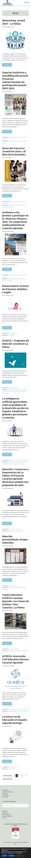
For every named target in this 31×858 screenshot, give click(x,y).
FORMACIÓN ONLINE (13, 141)
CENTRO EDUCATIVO (14, 649)
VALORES (4, 143)
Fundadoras (4, 811)
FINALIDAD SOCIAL (13, 137)
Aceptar (4, 855)
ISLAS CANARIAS (23, 141)
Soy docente (5, 793)
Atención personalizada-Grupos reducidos (15, 539)
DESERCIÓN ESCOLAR (13, 462)
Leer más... (7, 65)
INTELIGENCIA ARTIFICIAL (8, 464)
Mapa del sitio (5, 790)
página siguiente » (7, 779)
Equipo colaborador (6, 814)
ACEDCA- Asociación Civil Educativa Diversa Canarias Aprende (15, 659)
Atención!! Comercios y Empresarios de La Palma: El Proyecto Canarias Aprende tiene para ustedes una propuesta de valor (15, 477)
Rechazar (11, 855)
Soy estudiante (5, 795)
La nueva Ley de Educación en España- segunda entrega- (15, 720)
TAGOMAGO (5, 589)
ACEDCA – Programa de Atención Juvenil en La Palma (15, 344)
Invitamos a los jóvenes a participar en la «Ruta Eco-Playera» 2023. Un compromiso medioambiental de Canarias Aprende (15, 220)
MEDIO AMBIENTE (21, 278)
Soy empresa (5, 797)
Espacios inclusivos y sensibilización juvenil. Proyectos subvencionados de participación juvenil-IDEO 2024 (15, 80)
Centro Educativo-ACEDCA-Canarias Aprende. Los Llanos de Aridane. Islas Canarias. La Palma (15, 601)
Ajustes (18, 855)
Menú (27, 2)
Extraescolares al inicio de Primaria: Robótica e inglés (15, 289)
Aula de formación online (7, 792)
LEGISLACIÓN (11, 769)
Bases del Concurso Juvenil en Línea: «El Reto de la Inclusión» (14, 151)
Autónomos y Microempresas (16, 529)
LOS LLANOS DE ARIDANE (21, 711)
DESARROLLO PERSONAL (14, 389)
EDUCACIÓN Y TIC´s (14, 460)
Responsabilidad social (7, 816)
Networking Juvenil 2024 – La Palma (13, 22)
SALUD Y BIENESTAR (7, 280)
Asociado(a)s (5, 812)
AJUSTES (20, 853)
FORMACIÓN (11, 335)
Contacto (4, 817)
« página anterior (7, 776)
